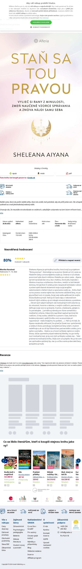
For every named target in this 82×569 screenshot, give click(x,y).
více (1, 213)
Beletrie (16, 536)
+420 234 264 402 (63, 527)
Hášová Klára (37, 477)
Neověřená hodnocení (18, 249)
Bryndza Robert (24, 475)
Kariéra (46, 530)
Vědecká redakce (34, 551)
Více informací (44, 18)
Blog (29, 547)
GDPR (45, 539)
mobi (42, 173)
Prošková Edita (52, 477)
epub (14, 173)
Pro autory (32, 532)
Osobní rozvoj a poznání (19, 546)
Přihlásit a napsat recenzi (69, 260)
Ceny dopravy (5, 527)
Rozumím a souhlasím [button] (41, 22)
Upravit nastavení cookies (47, 545)
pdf (70, 173)
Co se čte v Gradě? (32, 527)
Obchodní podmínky (6, 539)
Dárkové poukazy (5, 533)
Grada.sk (31, 178)
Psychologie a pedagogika (18, 531)
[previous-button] (3, 460)
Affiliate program (34, 558)
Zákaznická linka (6, 548)
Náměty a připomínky (32, 543)
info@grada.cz (65, 532)
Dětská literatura (17, 540)
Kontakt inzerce (46, 534)
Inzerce (31, 554)
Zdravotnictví (18, 526)
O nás (45, 526)
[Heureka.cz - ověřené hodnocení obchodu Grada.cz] (76, 525)
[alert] (41, 15)
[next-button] (78, 460)
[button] (41, 27)
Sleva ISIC (5, 544)
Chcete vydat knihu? (33, 537)
